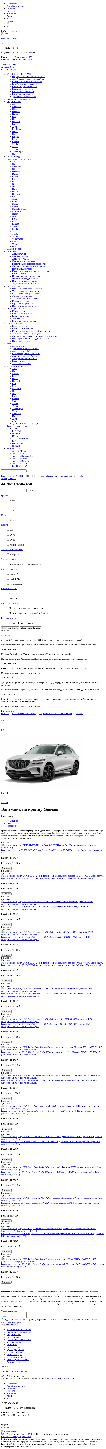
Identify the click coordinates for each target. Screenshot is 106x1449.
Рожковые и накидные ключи (26, 294)
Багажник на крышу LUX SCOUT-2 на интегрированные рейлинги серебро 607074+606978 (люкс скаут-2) (51, 878)
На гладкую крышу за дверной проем (27, 608)
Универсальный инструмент (25, 291)
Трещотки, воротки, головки (25, 299)
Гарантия (11, 8)
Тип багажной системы (12, 549)
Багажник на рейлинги (23, 91)
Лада (14, 126)
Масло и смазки (14, 249)
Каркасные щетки (20, 311)
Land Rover (17, 129)
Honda (15, 119)
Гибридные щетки (20, 316)
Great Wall (17, 186)
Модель (4, 525)
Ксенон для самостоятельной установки (31, 331)
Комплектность (8, 618)
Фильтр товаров (8, 478)
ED (10, 505)
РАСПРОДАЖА (19, 466)
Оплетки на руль (14, 156)
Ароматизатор (19, 346)
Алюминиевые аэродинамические (25, 564)
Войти (4, 31)
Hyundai (16, 121)
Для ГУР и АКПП (20, 259)
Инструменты (13, 286)
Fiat (13, 179)
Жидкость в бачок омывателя (25, 284)
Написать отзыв (8, 711)
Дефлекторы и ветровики (19, 159)
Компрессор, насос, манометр (26, 353)
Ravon (15, 139)
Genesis (79, 476)
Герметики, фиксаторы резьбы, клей (29, 264)
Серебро (13, 593)
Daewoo (16, 111)
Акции (10, 16)
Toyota (15, 149)
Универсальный (16, 545)
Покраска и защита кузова (24, 281)
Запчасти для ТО (20, 463)
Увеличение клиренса (17, 366)
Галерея (10, 21)
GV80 (12, 540)
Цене (9, 823)
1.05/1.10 (13, 574)
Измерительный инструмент (25, 306)
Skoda (15, 144)
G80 (11, 530)
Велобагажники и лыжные (24, 84)
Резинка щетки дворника (24, 321)
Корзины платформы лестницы (27, 81)
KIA (14, 383)
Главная (5, 476)
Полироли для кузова (22, 269)
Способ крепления (10, 603)
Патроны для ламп (21, 341)
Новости (11, 11)
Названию (11, 826)
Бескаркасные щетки (22, 313)
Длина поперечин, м (10, 569)
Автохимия (12, 251)
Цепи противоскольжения (19, 99)
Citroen (15, 109)
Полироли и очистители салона (27, 276)
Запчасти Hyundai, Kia (22, 456)
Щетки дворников (15, 308)
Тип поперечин (8, 559)
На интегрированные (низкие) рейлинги (28, 613)
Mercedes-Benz (19, 209)
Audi (14, 104)
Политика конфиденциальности (60, 1378)
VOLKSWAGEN (20, 438)
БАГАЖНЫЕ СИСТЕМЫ (19, 74)
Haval (14, 189)
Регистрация (14, 31)
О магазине (12, 3)
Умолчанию (12, 821)
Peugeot (15, 136)
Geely (14, 184)
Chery (15, 154)
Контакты (11, 13)
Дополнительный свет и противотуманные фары (35, 336)
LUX (11, 510)
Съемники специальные (23, 296)
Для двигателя (19, 254)
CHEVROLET (19, 446)
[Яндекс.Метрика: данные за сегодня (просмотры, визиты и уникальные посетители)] (10, 1431)
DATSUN (16, 436)
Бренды (4, 495)
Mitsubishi (16, 211)
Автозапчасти (13, 448)
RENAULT (17, 431)
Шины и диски (19, 274)
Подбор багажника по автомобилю (28, 76)
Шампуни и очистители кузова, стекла (30, 271)
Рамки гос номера (20, 361)
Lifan (14, 201)
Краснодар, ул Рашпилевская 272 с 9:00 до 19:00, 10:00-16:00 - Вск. (16, 58)
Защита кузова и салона (18, 426)
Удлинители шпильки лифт (25, 423)
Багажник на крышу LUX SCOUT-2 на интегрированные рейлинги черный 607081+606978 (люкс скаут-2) (51, 965)
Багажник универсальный (24, 86)
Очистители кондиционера (25, 279)
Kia (13, 124)
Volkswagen (17, 151)
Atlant (12, 500)
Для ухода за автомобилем (24, 356)
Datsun (15, 114)
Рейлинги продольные (22, 94)
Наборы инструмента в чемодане (27, 289)
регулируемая (15, 584)
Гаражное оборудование (23, 303)
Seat (14, 401)
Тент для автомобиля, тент (24, 358)
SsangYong (17, 226)
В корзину (6, 868)
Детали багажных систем (24, 96)
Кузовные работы (20, 301)
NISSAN (16, 433)
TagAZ (15, 234)
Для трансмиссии (20, 256)
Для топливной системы (23, 261)
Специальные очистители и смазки (28, 266)
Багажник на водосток (22, 89)
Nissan (15, 131)
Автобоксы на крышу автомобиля (28, 79)
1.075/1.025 (14, 579)
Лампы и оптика (14, 323)
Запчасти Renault (20, 458)
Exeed (15, 176)
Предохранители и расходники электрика (31, 338)
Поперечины (15, 554)
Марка (4, 515)
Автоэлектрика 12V (21, 351)
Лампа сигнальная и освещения (27, 333)
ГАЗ (14, 246)
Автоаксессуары (14, 343)
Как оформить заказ (16, 6)
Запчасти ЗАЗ (18, 453)
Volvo (14, 411)
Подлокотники (14, 101)
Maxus (15, 206)
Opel (14, 134)
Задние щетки (18, 318)
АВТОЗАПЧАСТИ (21, 451)
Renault (15, 141)
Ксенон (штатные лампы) (24, 328)
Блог (9, 18)
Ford (14, 116)
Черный (13, 598)
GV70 (12, 535)
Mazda (15, 204)
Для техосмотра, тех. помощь (25, 348)
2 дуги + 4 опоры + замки (21, 623)
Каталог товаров (9, 69)
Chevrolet (16, 106)
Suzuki (15, 146)
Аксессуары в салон (21, 363)
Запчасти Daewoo (20, 461)
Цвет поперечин (9, 588)
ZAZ (14, 241)
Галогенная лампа (20, 326)
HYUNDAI (17, 443)
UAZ (14, 244)
